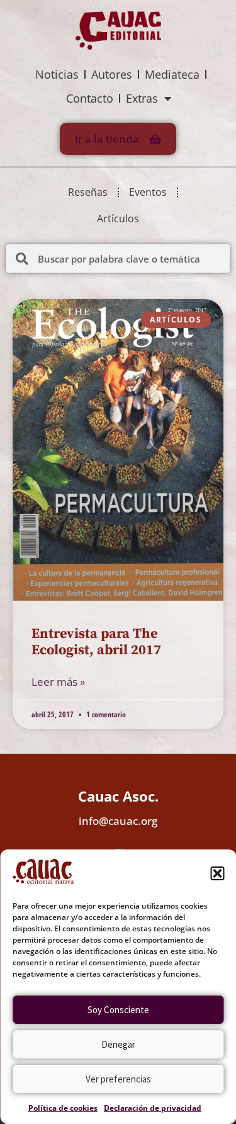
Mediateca (172, 74)
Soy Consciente (118, 1010)
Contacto (89, 98)
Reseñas (88, 192)
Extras (142, 98)
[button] (217, 873)
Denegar (118, 1044)
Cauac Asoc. (118, 795)
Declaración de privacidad (152, 1108)
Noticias (57, 74)
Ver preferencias (118, 1079)
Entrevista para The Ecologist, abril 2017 (96, 642)
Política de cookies (63, 1108)
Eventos (148, 192)
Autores (111, 74)
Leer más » (58, 681)
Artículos (118, 218)
